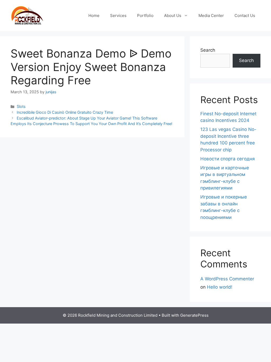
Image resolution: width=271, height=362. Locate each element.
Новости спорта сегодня (227, 158)
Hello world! (219, 287)
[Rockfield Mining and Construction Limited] (27, 15)
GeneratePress (194, 315)
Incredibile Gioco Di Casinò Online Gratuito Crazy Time (65, 112)
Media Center (211, 15)
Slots (21, 106)
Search (207, 50)
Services (118, 15)
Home (94, 15)
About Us (172, 15)
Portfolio (145, 15)
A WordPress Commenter (227, 278)
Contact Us (244, 15)
